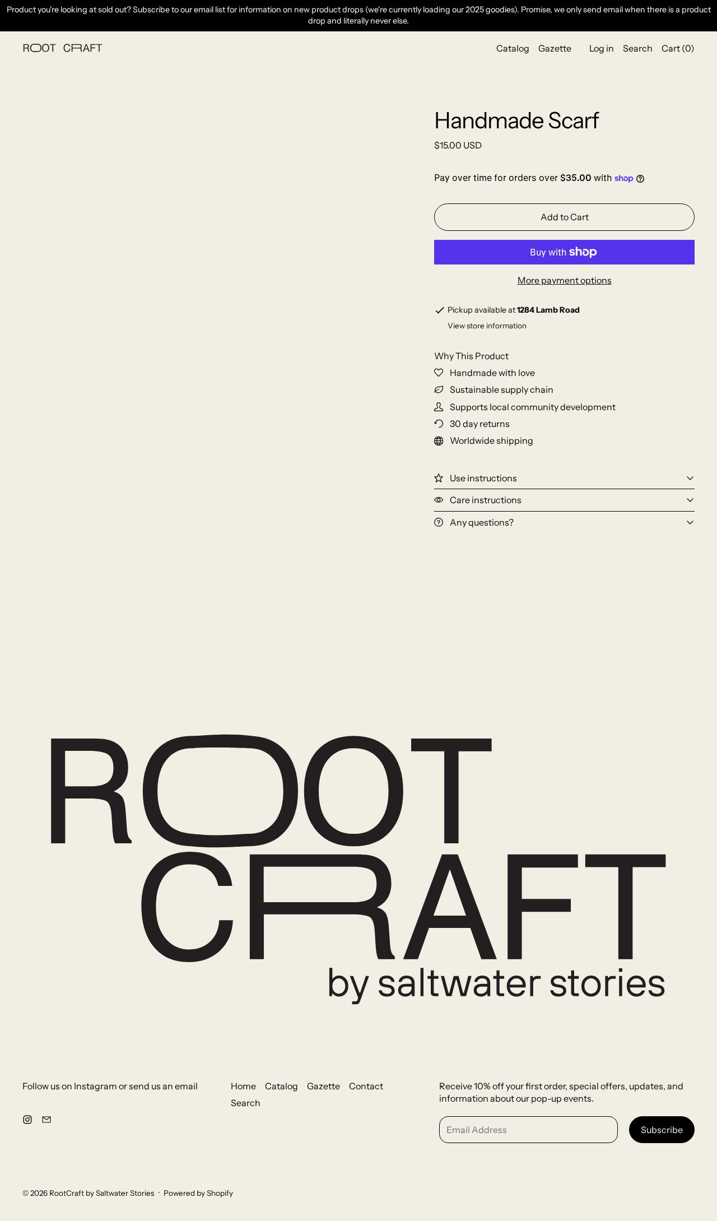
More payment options (565, 280)
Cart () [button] (678, 47)
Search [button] (638, 47)
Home (243, 1086)
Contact (366, 1086)
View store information (487, 325)
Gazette (554, 47)
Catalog (512, 47)
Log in (601, 47)
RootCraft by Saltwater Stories (101, 1192)
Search (245, 1102)
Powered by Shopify (198, 1192)
